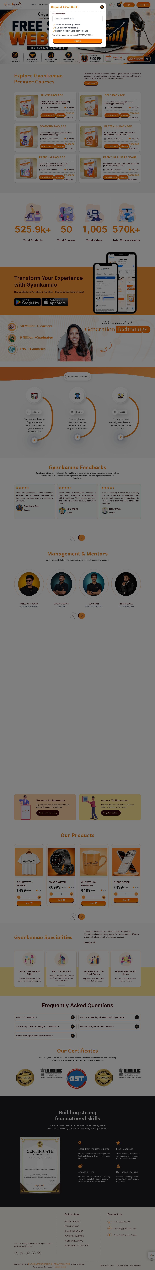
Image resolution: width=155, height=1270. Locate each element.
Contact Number (58, 14)
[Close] (102, 7)
